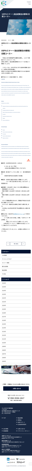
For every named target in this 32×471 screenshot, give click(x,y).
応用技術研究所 (22, 424)
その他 (4, 274)
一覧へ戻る (15, 243)
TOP (4, 418)
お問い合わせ (17, 388)
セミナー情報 (11, 40)
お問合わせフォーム (19, 214)
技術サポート (21, 422)
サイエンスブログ (6, 259)
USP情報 (4, 255)
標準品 (19, 420)
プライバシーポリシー (24, 431)
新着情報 (5, 431)
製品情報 (4, 270)
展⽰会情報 (5, 266)
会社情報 (5, 429)
